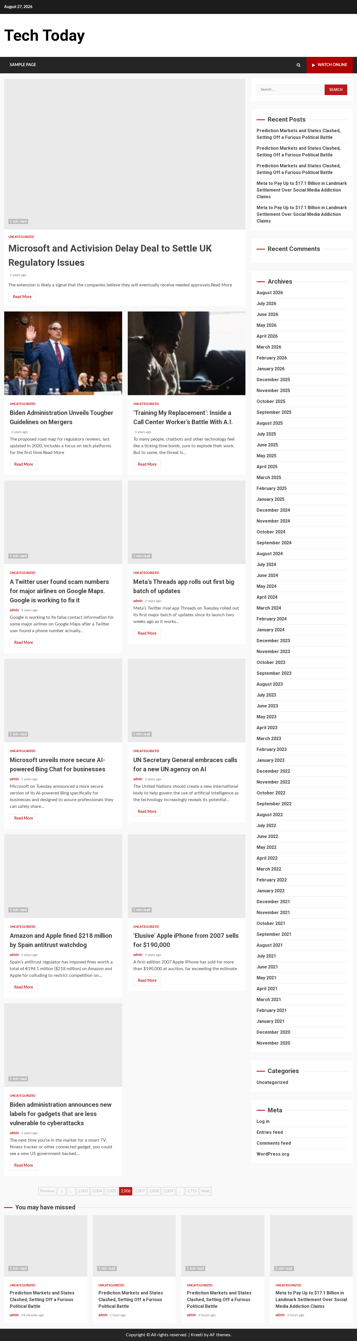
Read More (22, 297)
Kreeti (197, 1335)
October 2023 (271, 662)
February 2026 (272, 358)
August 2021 (270, 945)
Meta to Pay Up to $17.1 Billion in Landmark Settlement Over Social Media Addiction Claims (302, 190)
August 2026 (270, 292)
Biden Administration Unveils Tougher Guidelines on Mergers (63, 353)
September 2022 (274, 803)
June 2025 (267, 445)
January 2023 (270, 760)
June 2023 (267, 706)
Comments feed (274, 1143)
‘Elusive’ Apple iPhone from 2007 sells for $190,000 (187, 876)
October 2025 (271, 401)
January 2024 (270, 629)
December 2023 (273, 640)
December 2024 (273, 510)
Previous (47, 1191)
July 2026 (266, 303)
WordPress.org (273, 1154)
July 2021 (266, 956)
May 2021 (266, 977)
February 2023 (272, 749)
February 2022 (272, 880)
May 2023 (266, 716)
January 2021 (270, 1021)
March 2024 (269, 608)
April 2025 (267, 466)
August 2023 (270, 684)
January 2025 (270, 499)
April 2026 (267, 336)
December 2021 (273, 901)
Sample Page (23, 65)
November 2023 (273, 651)
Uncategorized (21, 236)
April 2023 (267, 727)
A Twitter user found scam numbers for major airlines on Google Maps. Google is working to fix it (63, 522)
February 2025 (272, 488)
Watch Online (332, 65)
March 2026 (269, 347)
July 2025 (266, 434)
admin (15, 610)
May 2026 (266, 325)
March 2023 (269, 738)
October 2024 (271, 532)
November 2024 (273, 521)
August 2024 (270, 553)
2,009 (168, 1191)
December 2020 (273, 1032)
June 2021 (267, 967)
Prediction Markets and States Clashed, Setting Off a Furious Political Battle (45, 1246)
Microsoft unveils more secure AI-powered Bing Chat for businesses (63, 700)
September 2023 (274, 673)
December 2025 (273, 379)
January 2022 (270, 890)
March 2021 (269, 999)
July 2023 (266, 695)
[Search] (298, 65)
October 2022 (271, 793)
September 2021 (274, 934)
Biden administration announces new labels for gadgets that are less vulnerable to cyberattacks (63, 1045)
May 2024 (266, 586)
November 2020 (273, 1043)
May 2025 (266, 455)
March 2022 (269, 869)
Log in (263, 1121)
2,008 (154, 1191)
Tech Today (44, 35)
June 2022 (267, 836)
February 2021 (272, 1010)
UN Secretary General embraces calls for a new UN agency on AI (187, 700)
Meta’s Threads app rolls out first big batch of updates (187, 522)
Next (205, 1191)
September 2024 (274, 542)
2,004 (97, 1191)
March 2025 (269, 477)
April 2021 (267, 988)
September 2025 (274, 412)
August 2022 (270, 814)
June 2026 (267, 314)
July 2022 (266, 825)
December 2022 (273, 771)
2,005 (111, 1191)
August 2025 (270, 423)
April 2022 (267, 858)
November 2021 (273, 912)
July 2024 (266, 564)
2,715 (192, 1191)
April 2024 (267, 597)
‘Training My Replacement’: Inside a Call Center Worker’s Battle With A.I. (187, 353)
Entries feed (270, 1132)
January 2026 (270, 368)
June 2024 (267, 575)
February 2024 (272, 619)
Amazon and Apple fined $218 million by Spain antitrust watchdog (63, 876)
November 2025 (273, 390)
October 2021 (271, 923)
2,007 (140, 1191)
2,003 (83, 1191)
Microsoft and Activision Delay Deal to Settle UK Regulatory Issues (124, 154)
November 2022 (273, 782)
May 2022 (266, 847)
